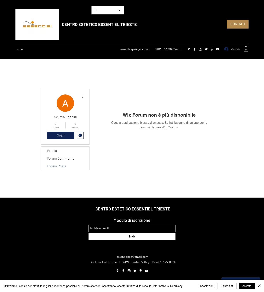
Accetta (246, 286)
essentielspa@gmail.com (135, 49)
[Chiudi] (259, 286)
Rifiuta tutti (227, 286)
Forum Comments (60, 158)
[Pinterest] (212, 49)
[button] (246, 49)
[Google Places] (189, 49)
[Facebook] (195, 49)
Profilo (52, 150)
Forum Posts (56, 166)
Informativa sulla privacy (167, 286)
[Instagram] (200, 49)
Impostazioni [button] (206, 286)
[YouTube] (218, 49)
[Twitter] (206, 49)
